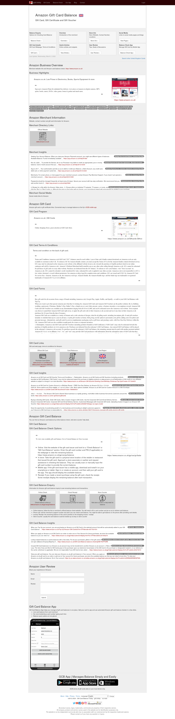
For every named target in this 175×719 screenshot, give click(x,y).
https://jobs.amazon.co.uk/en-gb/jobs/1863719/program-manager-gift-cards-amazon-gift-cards (94, 410)
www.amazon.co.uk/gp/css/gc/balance (43, 504)
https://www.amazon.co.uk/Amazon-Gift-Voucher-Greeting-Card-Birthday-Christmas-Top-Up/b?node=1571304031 (99, 381)
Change (112, 696)
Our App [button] (68, 3)
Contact (82, 3)
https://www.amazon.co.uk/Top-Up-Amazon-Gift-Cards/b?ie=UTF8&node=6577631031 (69, 529)
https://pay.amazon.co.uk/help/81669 (75, 158)
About (62, 696)
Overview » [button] (64, 41)
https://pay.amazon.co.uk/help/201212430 (71, 165)
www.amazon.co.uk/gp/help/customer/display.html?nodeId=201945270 (76, 364)
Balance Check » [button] (36, 41)
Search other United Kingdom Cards (133, 58)
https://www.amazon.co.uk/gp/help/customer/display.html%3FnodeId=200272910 (115, 550)
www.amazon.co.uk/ (42, 142)
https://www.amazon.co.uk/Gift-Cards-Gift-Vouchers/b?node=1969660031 (54, 389)
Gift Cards (46, 3)
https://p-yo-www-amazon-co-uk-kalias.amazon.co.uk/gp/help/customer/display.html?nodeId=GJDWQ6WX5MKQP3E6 (102, 558)
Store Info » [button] (94, 41)
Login (143, 3)
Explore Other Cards (102, 363)
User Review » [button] (95, 53)
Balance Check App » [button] (127, 53)
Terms (78, 696)
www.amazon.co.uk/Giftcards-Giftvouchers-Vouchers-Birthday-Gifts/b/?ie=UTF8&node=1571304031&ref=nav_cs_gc (44, 366)
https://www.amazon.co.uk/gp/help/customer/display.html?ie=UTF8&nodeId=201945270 (80, 535)
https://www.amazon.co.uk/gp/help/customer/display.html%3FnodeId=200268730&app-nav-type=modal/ (70, 404)
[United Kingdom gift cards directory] (81, 14)
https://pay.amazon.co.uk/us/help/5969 (58, 183)
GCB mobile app (91, 207)
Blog (75, 3)
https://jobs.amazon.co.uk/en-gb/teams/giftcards (50, 396)
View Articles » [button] (65, 53)
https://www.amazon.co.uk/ (74, 69)
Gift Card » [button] (34, 53)
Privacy (72, 696)
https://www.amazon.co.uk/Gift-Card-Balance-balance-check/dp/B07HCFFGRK (83, 542)
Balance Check (58, 3)
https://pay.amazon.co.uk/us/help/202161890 (59, 177)
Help (67, 696)
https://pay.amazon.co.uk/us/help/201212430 (72, 171)
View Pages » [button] (124, 41)
